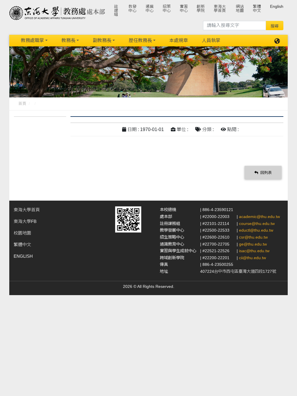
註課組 (116, 10)
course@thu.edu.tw (257, 223)
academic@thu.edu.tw (259, 216)
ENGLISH (23, 256)
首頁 (22, 103)
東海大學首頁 (220, 8)
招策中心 (167, 8)
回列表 (265, 172)
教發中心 (132, 8)
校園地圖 (22, 232)
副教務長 (102, 40)
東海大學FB (25, 221)
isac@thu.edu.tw (254, 250)
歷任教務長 (140, 40)
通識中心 (150, 8)
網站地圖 (240, 8)
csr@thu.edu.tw (253, 237)
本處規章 (178, 40)
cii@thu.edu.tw (252, 257)
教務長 (68, 40)
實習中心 (184, 8)
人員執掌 (211, 40)
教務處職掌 (32, 40)
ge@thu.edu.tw (253, 244)
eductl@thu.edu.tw (256, 230)
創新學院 (201, 8)
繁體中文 (257, 8)
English (276, 6)
